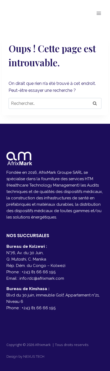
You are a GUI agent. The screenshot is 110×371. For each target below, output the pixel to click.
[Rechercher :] (55, 103)
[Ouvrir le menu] (99, 13)
